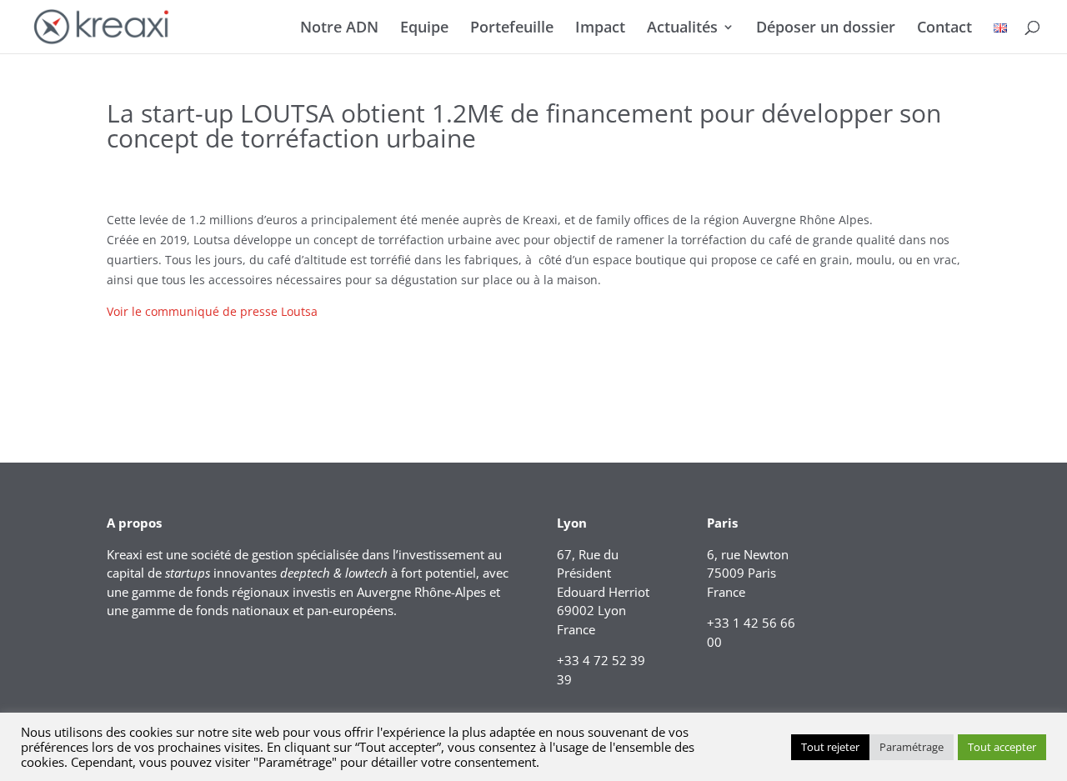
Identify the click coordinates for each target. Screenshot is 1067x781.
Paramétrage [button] (911, 746)
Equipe (424, 29)
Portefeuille (512, 29)
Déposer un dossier (825, 29)
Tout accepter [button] (1002, 746)
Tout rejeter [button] (830, 746)
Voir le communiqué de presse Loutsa (212, 311)
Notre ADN (339, 29)
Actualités (682, 29)
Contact (944, 29)
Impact (600, 29)
